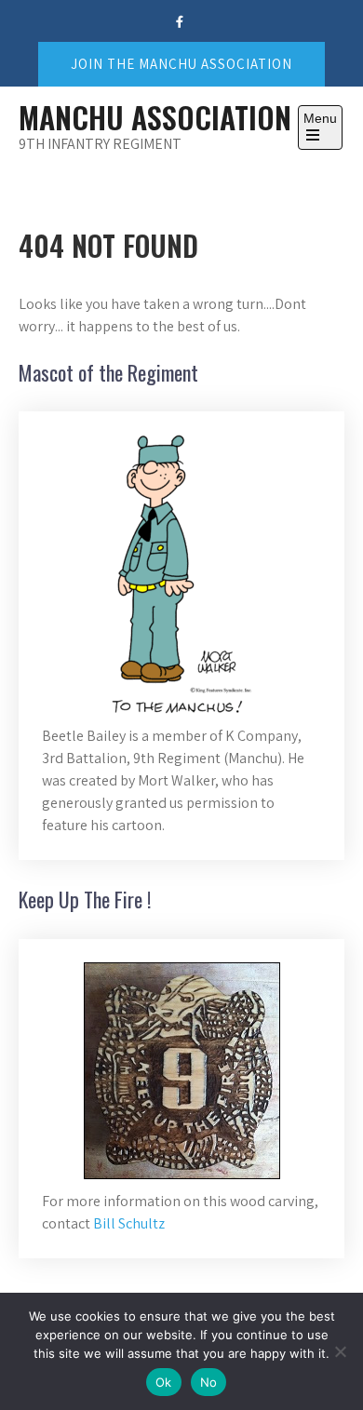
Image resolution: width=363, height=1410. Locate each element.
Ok (163, 1382)
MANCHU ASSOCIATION (155, 117)
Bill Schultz (129, 1223)
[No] (339, 1351)
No (209, 1382)
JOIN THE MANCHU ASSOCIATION (181, 64)
